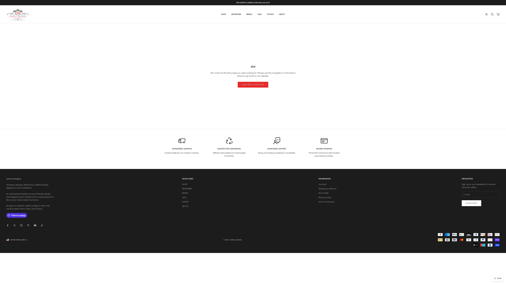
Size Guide (323, 193)
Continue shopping (253, 84)
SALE (260, 14)
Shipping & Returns (327, 188)
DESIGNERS (236, 14)
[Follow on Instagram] (21, 225)
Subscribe (471, 203)
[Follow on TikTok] (42, 225)
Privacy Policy (324, 197)
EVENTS (270, 14)
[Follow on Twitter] (14, 225)
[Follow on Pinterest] (28, 225)
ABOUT (282, 14)
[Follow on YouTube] (35, 225)
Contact (322, 184)
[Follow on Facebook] (7, 225)
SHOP (223, 14)
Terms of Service (326, 202)
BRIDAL (249, 14)
